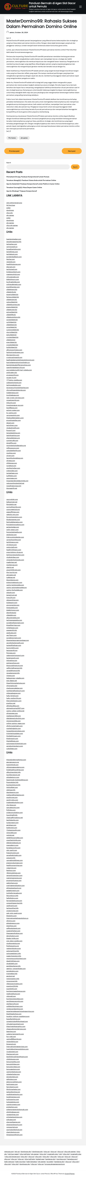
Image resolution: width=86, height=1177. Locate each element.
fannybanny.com (12, 1087)
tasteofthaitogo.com (13, 645)
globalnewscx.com (13, 923)
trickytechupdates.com (14, 733)
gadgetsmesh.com (12, 890)
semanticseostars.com (14, 875)
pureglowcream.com (13, 638)
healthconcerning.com (14, 865)
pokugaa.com (11, 1119)
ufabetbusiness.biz (13, 304)
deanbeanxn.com (12, 792)
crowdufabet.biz (12, 345)
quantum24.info (12, 986)
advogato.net (11, 575)
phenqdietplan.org (13, 438)
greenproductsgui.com (14, 863)
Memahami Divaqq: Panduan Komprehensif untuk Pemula (27, 177)
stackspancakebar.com (14, 688)
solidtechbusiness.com (14, 1006)
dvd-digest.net (11, 681)
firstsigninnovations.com (15, 524)
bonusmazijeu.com (13, 1062)
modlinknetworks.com (14, 1094)
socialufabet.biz (12, 320)
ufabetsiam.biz (11, 299)
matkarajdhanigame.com (15, 795)
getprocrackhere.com (14, 1082)
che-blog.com (11, 805)
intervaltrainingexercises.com (17, 1046)
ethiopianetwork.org (13, 888)
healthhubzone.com (13, 264)
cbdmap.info (10, 790)
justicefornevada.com (14, 893)
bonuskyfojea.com (13, 1064)
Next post (71, 151)
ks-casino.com (11, 413)
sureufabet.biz (11, 327)
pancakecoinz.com (13, 807)
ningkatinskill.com (12, 428)
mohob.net (10, 835)
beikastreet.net (11, 502)
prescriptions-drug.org (14, 552)
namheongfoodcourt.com (15, 691)
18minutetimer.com (13, 873)
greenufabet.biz (12, 307)
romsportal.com (12, 1127)
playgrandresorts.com (14, 1125)
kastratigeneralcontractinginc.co (18, 362)
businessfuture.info (13, 785)
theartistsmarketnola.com (15, 683)
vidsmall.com (11, 996)
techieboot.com (12, 254)
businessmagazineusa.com (15, 991)
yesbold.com (10, 262)
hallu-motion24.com (13, 698)
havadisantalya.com (13, 249)
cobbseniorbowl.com (13, 382)
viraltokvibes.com (12, 557)
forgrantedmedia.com (14, 532)
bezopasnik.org (11, 650)
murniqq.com (61, 1159)
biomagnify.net (11, 488)
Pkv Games (12, 138)
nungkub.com (11, 466)
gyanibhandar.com (13, 287)
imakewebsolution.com (14, 802)
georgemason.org (12, 762)
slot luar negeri (13, 1154)
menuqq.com (9, 1151)
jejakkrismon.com (12, 610)
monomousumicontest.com (16, 958)
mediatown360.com (13, 716)
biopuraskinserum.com (14, 665)
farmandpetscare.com (14, 901)
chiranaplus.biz (11, 686)
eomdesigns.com (12, 971)
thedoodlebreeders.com (15, 418)
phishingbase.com (12, 1112)
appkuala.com (11, 633)
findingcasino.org (12, 946)
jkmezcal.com (11, 1044)
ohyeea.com (10, 461)
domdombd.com (12, 1077)
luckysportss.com (12, 1099)
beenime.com (11, 1031)
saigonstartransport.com (15, 655)
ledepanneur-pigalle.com (15, 678)
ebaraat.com (10, 267)
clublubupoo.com (12, 1059)
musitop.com (11, 453)
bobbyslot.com (11, 828)
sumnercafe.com (12, 440)
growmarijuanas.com (13, 880)
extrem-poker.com (13, 410)
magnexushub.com (13, 274)
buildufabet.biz (11, 347)
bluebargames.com (13, 519)
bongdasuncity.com (13, 848)
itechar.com (10, 259)
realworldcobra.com (13, 948)
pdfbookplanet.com (13, 928)
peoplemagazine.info (13, 242)
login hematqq (32, 1162)
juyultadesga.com (12, 395)
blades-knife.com (12, 938)
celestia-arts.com (12, 514)
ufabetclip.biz (11, 292)
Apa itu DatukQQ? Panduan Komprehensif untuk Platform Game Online (33, 184)
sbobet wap (40, 1159)
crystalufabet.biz (12, 337)
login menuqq (9, 1162)
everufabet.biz (11, 342)
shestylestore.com (13, 1132)
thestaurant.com (12, 1054)
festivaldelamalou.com (14, 522)
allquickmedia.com (13, 618)
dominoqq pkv (26, 1151)
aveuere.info (10, 858)
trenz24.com (10, 597)
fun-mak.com (11, 1036)
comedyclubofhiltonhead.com (17, 1021)
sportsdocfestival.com (14, 1130)
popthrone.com (12, 797)
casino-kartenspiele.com (15, 585)
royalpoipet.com (12, 1052)
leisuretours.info (12, 895)
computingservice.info (14, 903)
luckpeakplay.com (12, 1102)
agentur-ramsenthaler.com (16, 968)
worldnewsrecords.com (14, 1001)
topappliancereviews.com (15, 731)
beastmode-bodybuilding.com (17, 780)
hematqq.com (72, 1159)
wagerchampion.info (13, 956)
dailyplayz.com (11, 1079)
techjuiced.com (11, 269)
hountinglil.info (11, 815)
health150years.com (13, 550)
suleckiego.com (11, 748)
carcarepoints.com (13, 415)
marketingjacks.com (13, 728)
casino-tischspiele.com (14, 590)
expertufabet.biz (12, 294)
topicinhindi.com (12, 765)
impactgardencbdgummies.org (17, 481)
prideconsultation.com (14, 812)
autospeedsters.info (13, 953)
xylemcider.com (12, 471)
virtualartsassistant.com (15, 1024)
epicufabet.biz (11, 335)
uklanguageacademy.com (15, 767)
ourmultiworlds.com (13, 507)
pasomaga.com (11, 478)
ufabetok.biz (10, 340)
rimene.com (10, 675)
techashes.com (11, 244)
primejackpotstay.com (14, 1117)
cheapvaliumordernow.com (16, 1029)
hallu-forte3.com (12, 696)
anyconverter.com (12, 605)
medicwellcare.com (13, 994)
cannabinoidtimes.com (14, 860)
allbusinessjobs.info (13, 772)
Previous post (14, 151)
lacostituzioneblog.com (14, 458)
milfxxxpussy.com (12, 448)
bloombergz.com (12, 580)
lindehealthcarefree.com (15, 770)
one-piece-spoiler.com (14, 941)
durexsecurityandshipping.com (17, 388)
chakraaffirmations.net (14, 817)
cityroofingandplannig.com (16, 390)
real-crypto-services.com (15, 398)
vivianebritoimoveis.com (15, 560)
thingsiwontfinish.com (14, 1135)
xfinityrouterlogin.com (14, 726)
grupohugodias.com (13, 420)
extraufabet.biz (11, 312)
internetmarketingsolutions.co (17, 918)
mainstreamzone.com (14, 878)
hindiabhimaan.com (13, 736)
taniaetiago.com (12, 473)
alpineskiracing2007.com (15, 708)
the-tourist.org (11, 572)
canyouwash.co (11, 247)
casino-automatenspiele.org (16, 587)
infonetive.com (11, 660)
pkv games (24, 138)
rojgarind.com (11, 868)
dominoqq (10, 210)
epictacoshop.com (12, 663)
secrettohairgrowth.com (15, 643)
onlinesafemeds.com (13, 284)
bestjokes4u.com (12, 820)
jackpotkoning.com (13, 1092)
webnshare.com (12, 883)
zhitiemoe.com (11, 463)
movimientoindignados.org (16, 445)
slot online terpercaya (14, 203)
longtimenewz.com (13, 1097)
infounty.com (11, 403)
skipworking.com (12, 600)
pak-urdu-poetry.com (14, 913)
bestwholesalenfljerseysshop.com (18, 365)
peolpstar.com (11, 535)
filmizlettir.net (11, 504)
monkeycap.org (11, 565)
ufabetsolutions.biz (13, 317)
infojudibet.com (12, 787)
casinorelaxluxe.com (13, 1072)
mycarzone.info (11, 981)
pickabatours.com (12, 777)
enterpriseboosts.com (14, 582)
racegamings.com (12, 1114)
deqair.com (10, 423)
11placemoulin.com (13, 830)
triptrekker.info (11, 974)
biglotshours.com (12, 279)
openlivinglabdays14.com (15, 367)
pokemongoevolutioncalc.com (17, 1109)
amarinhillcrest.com (13, 570)
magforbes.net (11, 562)
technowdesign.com (13, 385)
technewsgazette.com (14, 620)
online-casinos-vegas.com (15, 723)
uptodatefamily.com (13, 450)
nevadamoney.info (13, 673)
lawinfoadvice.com (13, 435)
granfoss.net (10, 703)
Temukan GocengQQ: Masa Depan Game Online (24, 187)
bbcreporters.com (12, 355)
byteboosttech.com (13, 272)
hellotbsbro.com (12, 898)
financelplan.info (12, 782)
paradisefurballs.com (13, 855)
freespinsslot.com (12, 853)
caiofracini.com (11, 906)
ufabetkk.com (11, 615)
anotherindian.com (13, 468)
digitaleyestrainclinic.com (15, 718)
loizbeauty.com (11, 602)
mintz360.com (11, 833)
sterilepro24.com (12, 1004)
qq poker (50, 1162)
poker (8, 208)
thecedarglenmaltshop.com (16, 760)
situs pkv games (12, 225)
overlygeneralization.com (15, 885)
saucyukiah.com (12, 499)
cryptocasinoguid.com (14, 357)
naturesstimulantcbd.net (15, 483)
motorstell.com (11, 547)
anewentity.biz (11, 630)
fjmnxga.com (11, 653)
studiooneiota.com (13, 943)
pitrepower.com (12, 713)
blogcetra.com (11, 916)
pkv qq (17, 1151)
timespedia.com (12, 608)
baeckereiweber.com (13, 239)
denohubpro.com (12, 936)
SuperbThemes (70, 1173)
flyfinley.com (11, 810)
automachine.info (12, 951)
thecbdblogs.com (12, 741)
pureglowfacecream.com (15, 623)
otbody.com (10, 592)
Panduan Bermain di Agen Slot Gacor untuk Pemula (52, 5)
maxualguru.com (12, 845)
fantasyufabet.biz (12, 297)
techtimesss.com (12, 542)
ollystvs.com (10, 921)
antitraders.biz (11, 372)
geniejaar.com (11, 825)
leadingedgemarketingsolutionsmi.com (20, 360)
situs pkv (9, 213)
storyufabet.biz (11, 332)
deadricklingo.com (13, 961)
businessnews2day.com (14, 999)
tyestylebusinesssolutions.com (17, 1049)
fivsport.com (10, 430)
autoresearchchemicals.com (16, 743)
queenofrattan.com (13, 931)
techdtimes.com (12, 252)
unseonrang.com (12, 911)
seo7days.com (11, 635)
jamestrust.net (11, 595)
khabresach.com (12, 738)
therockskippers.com (13, 701)
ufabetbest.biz (11, 325)
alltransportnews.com (14, 350)
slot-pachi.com (11, 850)
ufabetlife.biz (11, 315)
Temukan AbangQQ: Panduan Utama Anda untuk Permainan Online (31, 180)
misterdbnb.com (12, 1041)
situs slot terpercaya (12, 1156)
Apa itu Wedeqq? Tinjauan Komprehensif (21, 191)
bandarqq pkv (50, 1159)
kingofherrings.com (13, 625)
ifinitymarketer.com (13, 1089)
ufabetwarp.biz (11, 289)
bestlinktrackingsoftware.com (17, 1057)
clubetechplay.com (13, 1074)
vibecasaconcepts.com (14, 984)
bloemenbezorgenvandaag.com (17, 640)
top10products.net (13, 775)
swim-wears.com (12, 530)
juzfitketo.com (11, 476)
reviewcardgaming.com (14, 1009)
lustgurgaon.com (12, 823)
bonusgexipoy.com (13, 1069)
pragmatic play (52, 1154)
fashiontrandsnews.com (15, 352)
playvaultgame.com (13, 1122)
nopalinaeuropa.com (13, 486)
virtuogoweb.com (12, 277)
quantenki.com (11, 989)
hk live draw (10, 205)
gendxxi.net (10, 976)
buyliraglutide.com (13, 282)
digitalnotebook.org (13, 843)
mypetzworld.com (12, 400)
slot (60, 1154)
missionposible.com (13, 721)
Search (8, 162)
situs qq (47, 1151)
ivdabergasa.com (12, 393)
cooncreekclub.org (13, 509)
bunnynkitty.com (12, 648)
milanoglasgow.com (13, 693)
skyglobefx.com (12, 963)
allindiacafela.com (12, 706)
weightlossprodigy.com (14, 838)
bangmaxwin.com (12, 658)
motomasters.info (12, 979)
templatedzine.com (13, 433)
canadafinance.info (13, 670)
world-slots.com (12, 800)
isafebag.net (10, 577)
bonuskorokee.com (13, 1067)
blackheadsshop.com (13, 1014)
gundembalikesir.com (14, 257)
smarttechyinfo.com (13, 840)
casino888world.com (13, 1039)
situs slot (43, 1154)
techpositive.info (12, 908)
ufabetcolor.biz (11, 310)
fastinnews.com (12, 1084)
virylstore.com (11, 545)
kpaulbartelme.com (13, 1019)
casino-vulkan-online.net (15, 711)
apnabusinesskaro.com (14, 746)
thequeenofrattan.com (14, 933)
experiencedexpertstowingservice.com (20, 1011)
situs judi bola (25, 1154)
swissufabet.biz (11, 302)
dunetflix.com (11, 443)
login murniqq (20, 1162)
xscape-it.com (11, 377)
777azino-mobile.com (14, 380)
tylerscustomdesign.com (15, 537)
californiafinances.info (14, 668)
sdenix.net (10, 567)
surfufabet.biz (11, 322)
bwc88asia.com (11, 408)
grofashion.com (12, 1107)
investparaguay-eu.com (14, 405)
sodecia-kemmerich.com (15, 1034)
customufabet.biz (12, 330)
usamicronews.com (13, 1104)
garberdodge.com (12, 527)
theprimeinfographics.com (15, 1026)
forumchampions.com (14, 517)
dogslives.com (11, 926)
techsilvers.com (12, 425)
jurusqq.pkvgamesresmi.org (55, 1164)
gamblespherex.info (13, 966)
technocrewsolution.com (15, 555)
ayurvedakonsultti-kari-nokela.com (19, 370)
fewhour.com (11, 870)
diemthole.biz (11, 613)
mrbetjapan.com (12, 628)
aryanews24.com (12, 375)
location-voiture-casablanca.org (17, 1016)
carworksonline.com (13, 540)
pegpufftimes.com (12, 512)
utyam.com (10, 455)
